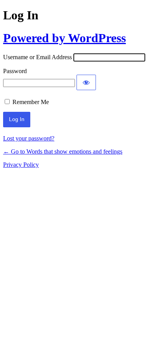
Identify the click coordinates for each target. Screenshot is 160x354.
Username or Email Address (37, 57)
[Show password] (86, 82)
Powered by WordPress (64, 38)
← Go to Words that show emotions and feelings (62, 151)
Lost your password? (28, 138)
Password (15, 71)
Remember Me (30, 102)
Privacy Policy (21, 164)
